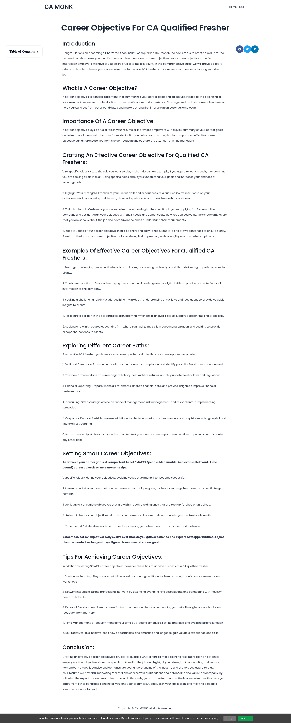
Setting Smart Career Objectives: (106, 453)
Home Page (236, 6)
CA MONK (58, 6)
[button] (240, 49)
